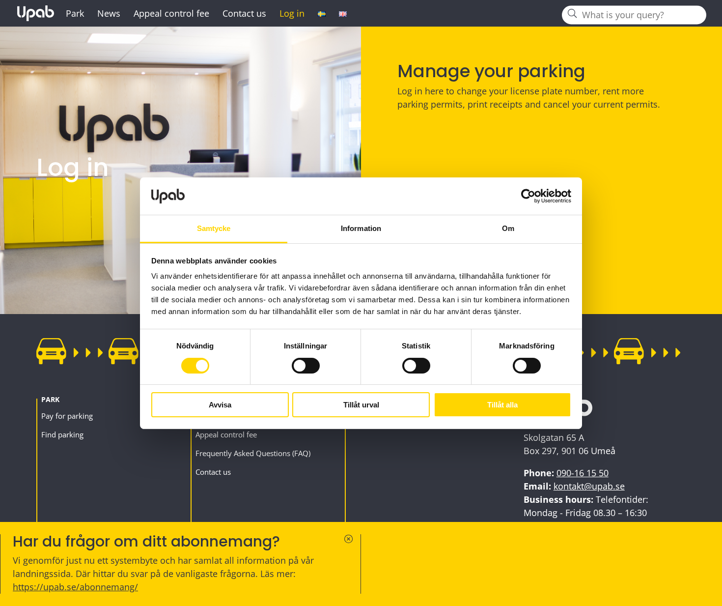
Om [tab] (508, 228)
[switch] (306, 366)
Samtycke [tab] (214, 228)
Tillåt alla (502, 405)
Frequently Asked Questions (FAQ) (252, 453)
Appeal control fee (171, 14)
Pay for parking (67, 416)
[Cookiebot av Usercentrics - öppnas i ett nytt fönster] (528, 196)
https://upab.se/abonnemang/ (75, 587)
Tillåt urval (361, 405)
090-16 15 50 (582, 473)
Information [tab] (361, 228)
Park (75, 14)
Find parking (62, 434)
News (108, 14)
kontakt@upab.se (589, 486)
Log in (292, 14)
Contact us (244, 14)
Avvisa (220, 405)
